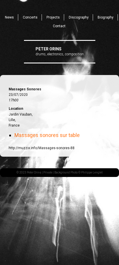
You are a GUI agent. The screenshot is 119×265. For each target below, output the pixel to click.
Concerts (30, 17)
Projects (53, 17)
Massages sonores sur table (47, 135)
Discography (79, 17)
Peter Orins (49, 49)
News (9, 17)
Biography (106, 17)
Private (47, 172)
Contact (59, 26)
